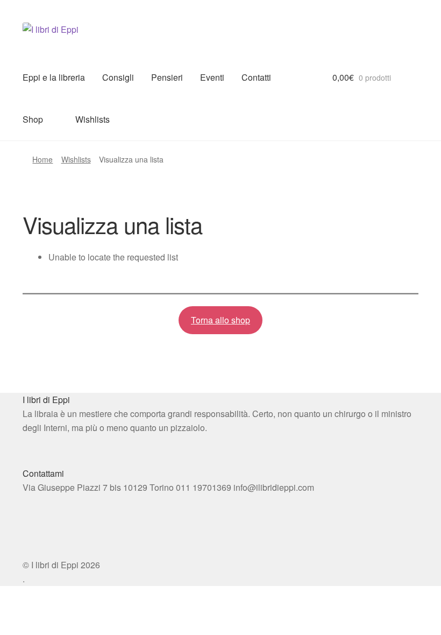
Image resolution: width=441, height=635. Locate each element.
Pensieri (167, 77)
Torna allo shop (220, 320)
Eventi (212, 77)
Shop (33, 119)
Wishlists (92, 119)
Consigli (118, 77)
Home (42, 159)
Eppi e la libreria (54, 77)
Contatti (256, 77)
